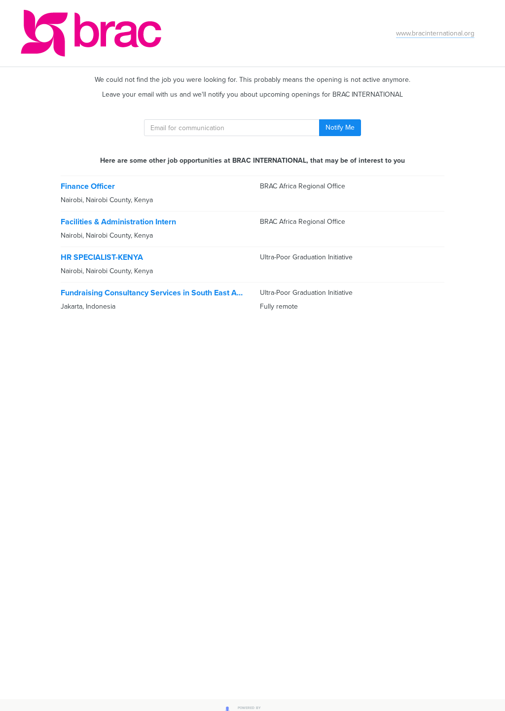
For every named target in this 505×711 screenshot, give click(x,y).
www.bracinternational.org (435, 33)
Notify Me (340, 127)
